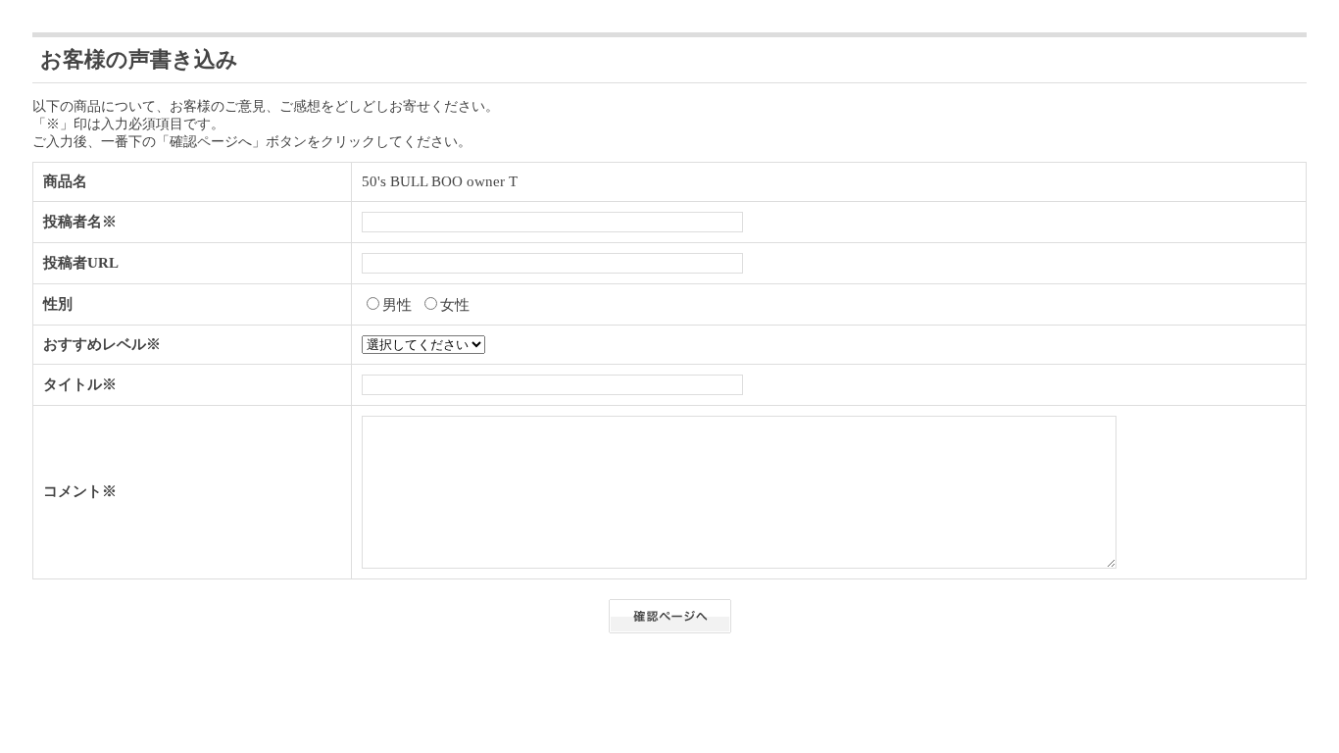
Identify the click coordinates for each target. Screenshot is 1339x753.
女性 (455, 305)
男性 (397, 305)
